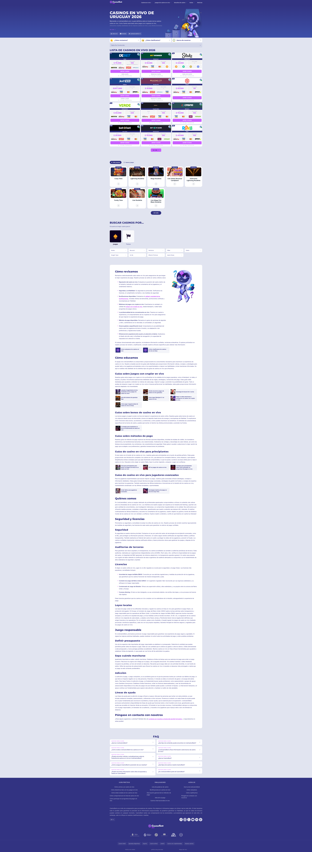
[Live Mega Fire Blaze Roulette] (156, 198)
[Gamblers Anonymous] (173, 834)
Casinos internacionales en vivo (160, 800)
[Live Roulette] (137, 198)
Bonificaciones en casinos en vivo (160, 790)
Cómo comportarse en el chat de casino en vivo (124, 796)
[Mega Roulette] (156, 177)
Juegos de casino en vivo (162, 2)
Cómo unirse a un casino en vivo (124, 787)
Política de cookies (130, 849)
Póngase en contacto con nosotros (189, 797)
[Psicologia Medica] (164, 834)
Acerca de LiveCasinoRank (192, 787)
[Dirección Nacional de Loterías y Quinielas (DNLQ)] (134, 834)
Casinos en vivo (146, 2)
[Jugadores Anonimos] (156, 834)
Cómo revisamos (192, 790)
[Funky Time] (118, 198)
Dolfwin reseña (125, 98)
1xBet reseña (124, 74)
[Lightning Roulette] (137, 177)
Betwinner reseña (156, 74)
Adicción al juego (160, 798)
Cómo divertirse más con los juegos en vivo (124, 790)
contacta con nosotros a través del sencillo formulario (165, 719)
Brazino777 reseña (156, 98)
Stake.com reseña (187, 74)
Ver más (155, 150)
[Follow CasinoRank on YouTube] (192, 819)
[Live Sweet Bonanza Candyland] (174, 177)
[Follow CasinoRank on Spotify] (196, 819)
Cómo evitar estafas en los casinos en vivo (124, 793)
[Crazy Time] (118, 177)
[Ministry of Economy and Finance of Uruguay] (147, 834)
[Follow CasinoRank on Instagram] (185, 819)
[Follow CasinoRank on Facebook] (181, 819)
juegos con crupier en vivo (134, 306)
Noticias (199, 2)
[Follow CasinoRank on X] (189, 819)
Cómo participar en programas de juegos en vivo (123, 799)
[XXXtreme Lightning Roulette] (193, 177)
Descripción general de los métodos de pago (159, 794)
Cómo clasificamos (192, 793)
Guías (191, 2)
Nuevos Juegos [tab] (129, 162)
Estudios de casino (179, 2)
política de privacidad (157, 849)
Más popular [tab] (116, 162)
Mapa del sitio (183, 849)
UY (111, 819)
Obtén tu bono (124, 71)
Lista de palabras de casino (160, 787)
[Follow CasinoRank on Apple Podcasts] (200, 819)
